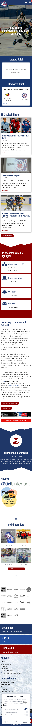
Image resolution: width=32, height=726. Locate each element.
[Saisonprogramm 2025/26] (4, 264)
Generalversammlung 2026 (11, 175)
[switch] (26, 709)
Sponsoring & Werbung (16, 452)
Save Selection (16, 722)
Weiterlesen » (5, 153)
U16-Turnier (12, 303)
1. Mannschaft (13, 385)
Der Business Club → (8, 642)
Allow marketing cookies (11, 714)
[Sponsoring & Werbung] (16, 440)
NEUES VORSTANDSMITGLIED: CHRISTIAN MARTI (15, 136)
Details (4, 103)
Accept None (6, 722)
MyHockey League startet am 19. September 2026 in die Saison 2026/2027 (16, 214)
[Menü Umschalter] (26, 2)
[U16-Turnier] (4, 304)
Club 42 (5, 638)
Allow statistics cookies (11, 712)
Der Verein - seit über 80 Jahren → (13, 631)
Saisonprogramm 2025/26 (16, 264)
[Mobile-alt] (30, 724)
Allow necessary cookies (11, 709)
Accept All (25, 722)
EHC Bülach (7, 627)
